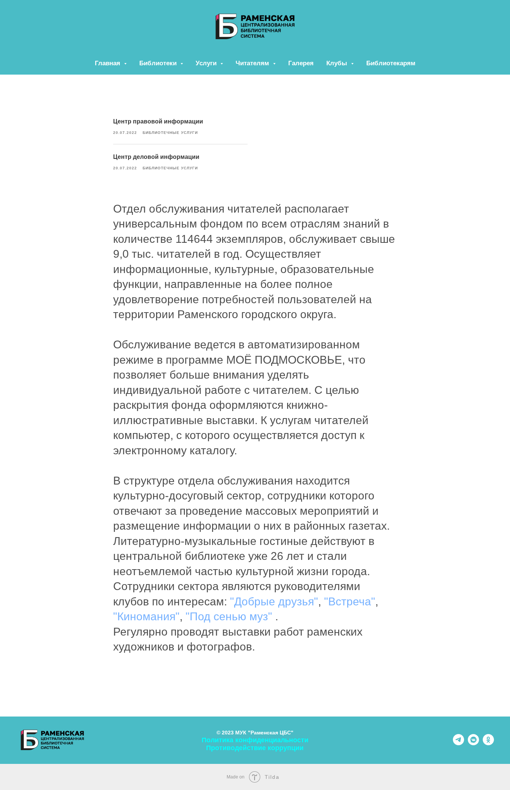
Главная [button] (108, 63)
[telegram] (458, 743)
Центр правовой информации (158, 121)
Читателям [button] (253, 63)
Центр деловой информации (156, 157)
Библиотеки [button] (158, 63)
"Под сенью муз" (229, 616)
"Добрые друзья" (274, 601)
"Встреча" (349, 601)
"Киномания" (146, 616)
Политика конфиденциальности (255, 740)
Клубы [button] (337, 63)
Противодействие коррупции (255, 748)
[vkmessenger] (473, 743)
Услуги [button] (207, 63)
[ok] (488, 743)
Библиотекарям (391, 63)
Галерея (301, 63)
